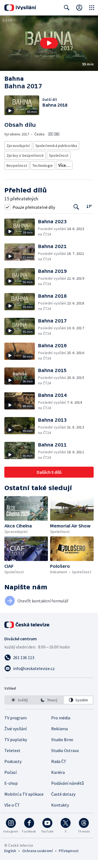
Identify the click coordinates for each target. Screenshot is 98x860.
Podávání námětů (67, 783)
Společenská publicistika (56, 145)
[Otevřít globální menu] (91, 7)
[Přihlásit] (79, 7)
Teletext (12, 750)
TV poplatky (15, 739)
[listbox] (49, 700)
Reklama (59, 728)
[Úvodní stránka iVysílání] (20, 7)
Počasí (10, 772)
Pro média (60, 717)
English (10, 850)
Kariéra (58, 772)
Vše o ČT (12, 805)
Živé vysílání (15, 728)
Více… (64, 165)
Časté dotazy (63, 794)
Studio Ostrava (65, 750)
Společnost (58, 155)
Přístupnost (68, 850)
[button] (49, 43)
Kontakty (60, 805)
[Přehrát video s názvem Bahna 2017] (49, 43)
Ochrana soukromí (37, 850)
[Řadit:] (89, 206)
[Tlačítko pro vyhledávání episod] (76, 207)
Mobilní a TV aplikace (24, 794)
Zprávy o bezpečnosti (25, 155)
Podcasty (13, 761)
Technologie (42, 165)
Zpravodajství (18, 145)
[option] (19, 700)
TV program (15, 717)
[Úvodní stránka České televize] (27, 624)
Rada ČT (58, 761)
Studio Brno (62, 739)
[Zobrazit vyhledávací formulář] (66, 7)
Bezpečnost (17, 165)
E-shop (11, 783)
